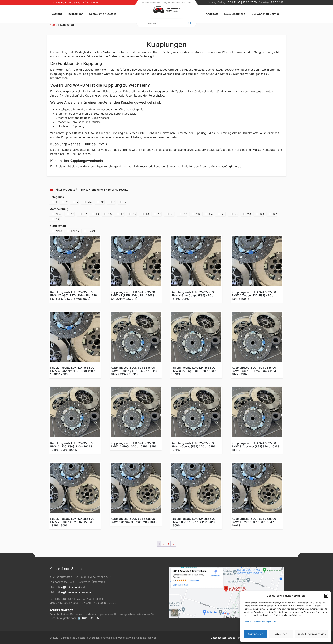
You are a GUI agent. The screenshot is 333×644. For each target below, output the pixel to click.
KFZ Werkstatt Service (265, 13)
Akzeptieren (255, 634)
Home (53, 24)
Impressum (271, 621)
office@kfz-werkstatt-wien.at (74, 592)
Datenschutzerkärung (254, 621)
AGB (85, 2)
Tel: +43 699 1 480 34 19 (65, 2)
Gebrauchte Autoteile (102, 13)
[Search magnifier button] (189, 23)
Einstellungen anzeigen (311, 634)
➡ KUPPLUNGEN (88, 618)
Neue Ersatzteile (234, 13)
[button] (326, 595)
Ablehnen (281, 634)
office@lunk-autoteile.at (70, 587)
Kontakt (95, 2)
